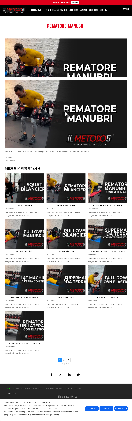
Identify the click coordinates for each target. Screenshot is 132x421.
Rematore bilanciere (66, 205)
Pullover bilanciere (66, 251)
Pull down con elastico (107, 297)
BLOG (76, 10)
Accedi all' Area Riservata (66, 3)
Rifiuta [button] (106, 408)
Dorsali (10, 158)
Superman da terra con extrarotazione (107, 251)
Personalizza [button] (121, 408)
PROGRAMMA (36, 10)
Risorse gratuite (59, 10)
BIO (101, 10)
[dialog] (66, 410)
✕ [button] (127, 401)
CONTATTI (84, 10)
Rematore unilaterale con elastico (24, 343)
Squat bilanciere (24, 205)
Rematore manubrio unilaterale (107, 205)
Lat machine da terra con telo (24, 297)
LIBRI (71, 10)
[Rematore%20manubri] (51, 375)
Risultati (47, 10)
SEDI (91, 10)
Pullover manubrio (24, 251)
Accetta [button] (91, 408)
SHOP (96, 10)
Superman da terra (66, 297)
